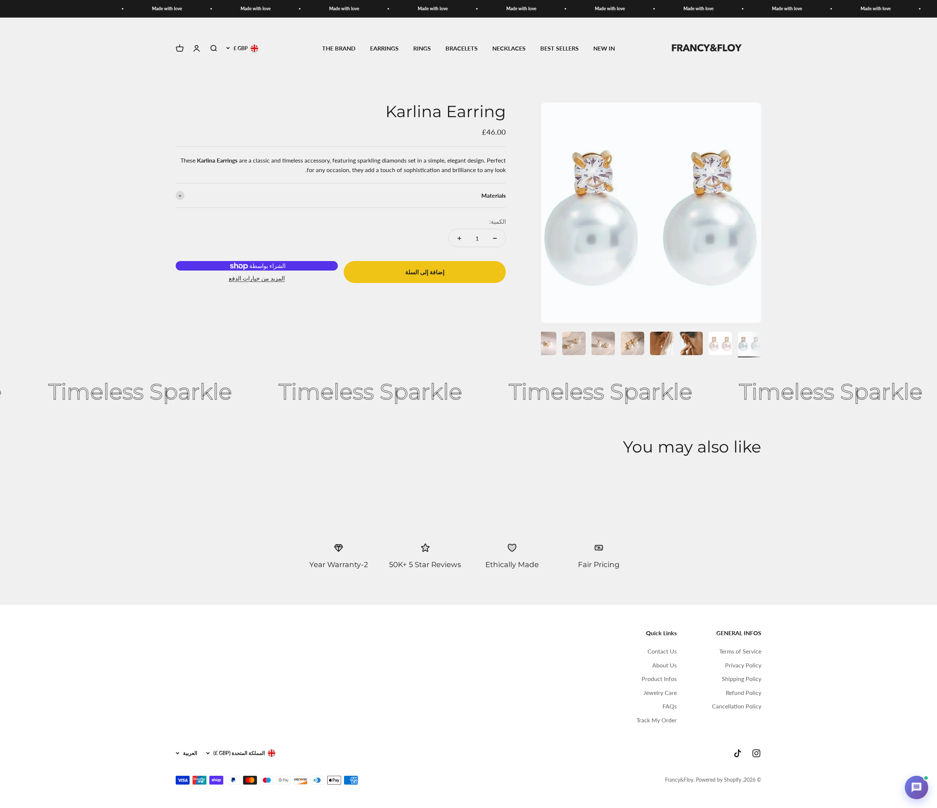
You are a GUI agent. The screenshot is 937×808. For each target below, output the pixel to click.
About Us (664, 665)
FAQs (669, 706)
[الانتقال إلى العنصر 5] (632, 344)
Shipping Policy (741, 678)
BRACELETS (461, 48)
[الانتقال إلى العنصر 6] (603, 344)
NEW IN (604, 48)
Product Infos (659, 678)
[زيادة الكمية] (459, 238)
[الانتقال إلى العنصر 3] (691, 344)
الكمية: (497, 221)
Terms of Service (740, 651)
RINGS (422, 48)
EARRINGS (384, 48)
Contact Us (662, 651)
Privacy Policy (743, 665)
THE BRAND (338, 48)
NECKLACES (509, 48)
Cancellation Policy (736, 706)
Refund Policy (743, 692)
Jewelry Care (660, 692)
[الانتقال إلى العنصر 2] (720, 344)
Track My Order (657, 719)
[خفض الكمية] (494, 238)
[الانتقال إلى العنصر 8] (544, 344)
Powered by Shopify (718, 780)
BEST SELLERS (559, 48)
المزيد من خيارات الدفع (257, 278)
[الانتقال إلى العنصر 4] (661, 344)
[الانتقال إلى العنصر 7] (574, 344)
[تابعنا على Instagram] (756, 753)
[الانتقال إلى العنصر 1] (749, 344)
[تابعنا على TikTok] (738, 753)
